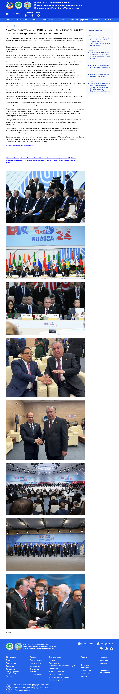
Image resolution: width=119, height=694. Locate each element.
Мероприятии (105, 660)
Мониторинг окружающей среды (62, 666)
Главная (9, 20)
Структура (10, 666)
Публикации (86, 671)
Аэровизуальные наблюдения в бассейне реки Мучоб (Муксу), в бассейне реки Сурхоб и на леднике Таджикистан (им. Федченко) (100, 87)
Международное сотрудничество (12, 672)
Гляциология (54, 663)
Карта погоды (35, 663)
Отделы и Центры (56, 674)
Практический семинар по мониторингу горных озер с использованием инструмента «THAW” (100, 55)
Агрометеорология (56, 671)
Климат (52, 660)
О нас (8, 660)
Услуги (62, 20)
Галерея (9, 676)
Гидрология (53, 668)
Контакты (109, 20)
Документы (10, 669)
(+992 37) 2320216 (33, 12)
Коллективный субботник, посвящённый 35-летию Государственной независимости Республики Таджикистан (100, 41)
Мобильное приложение (105, 671)
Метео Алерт (35, 666)
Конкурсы (104, 663)
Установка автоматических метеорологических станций (100, 66)
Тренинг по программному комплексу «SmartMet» (99, 75)
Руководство (11, 663)
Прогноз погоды (36, 660)
